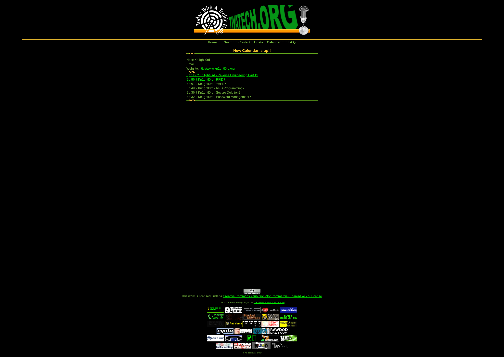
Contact (244, 42)
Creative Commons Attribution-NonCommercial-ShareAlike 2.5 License (272, 296)
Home (212, 42)
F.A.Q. (292, 42)
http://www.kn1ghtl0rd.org (217, 68)
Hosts (258, 42)
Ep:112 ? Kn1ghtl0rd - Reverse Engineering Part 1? (222, 75)
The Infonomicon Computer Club (269, 302)
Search (229, 42)
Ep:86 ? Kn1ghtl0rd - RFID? (205, 79)
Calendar (274, 42)
